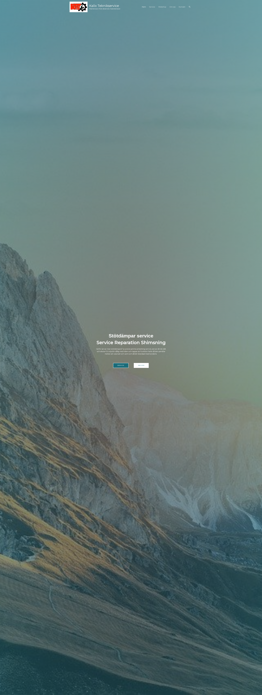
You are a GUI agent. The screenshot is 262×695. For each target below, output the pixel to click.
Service (152, 7)
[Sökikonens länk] (190, 7)
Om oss (172, 7)
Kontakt (182, 7)
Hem (144, 7)
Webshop (162, 7)
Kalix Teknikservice (104, 6)
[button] (121, 365)
